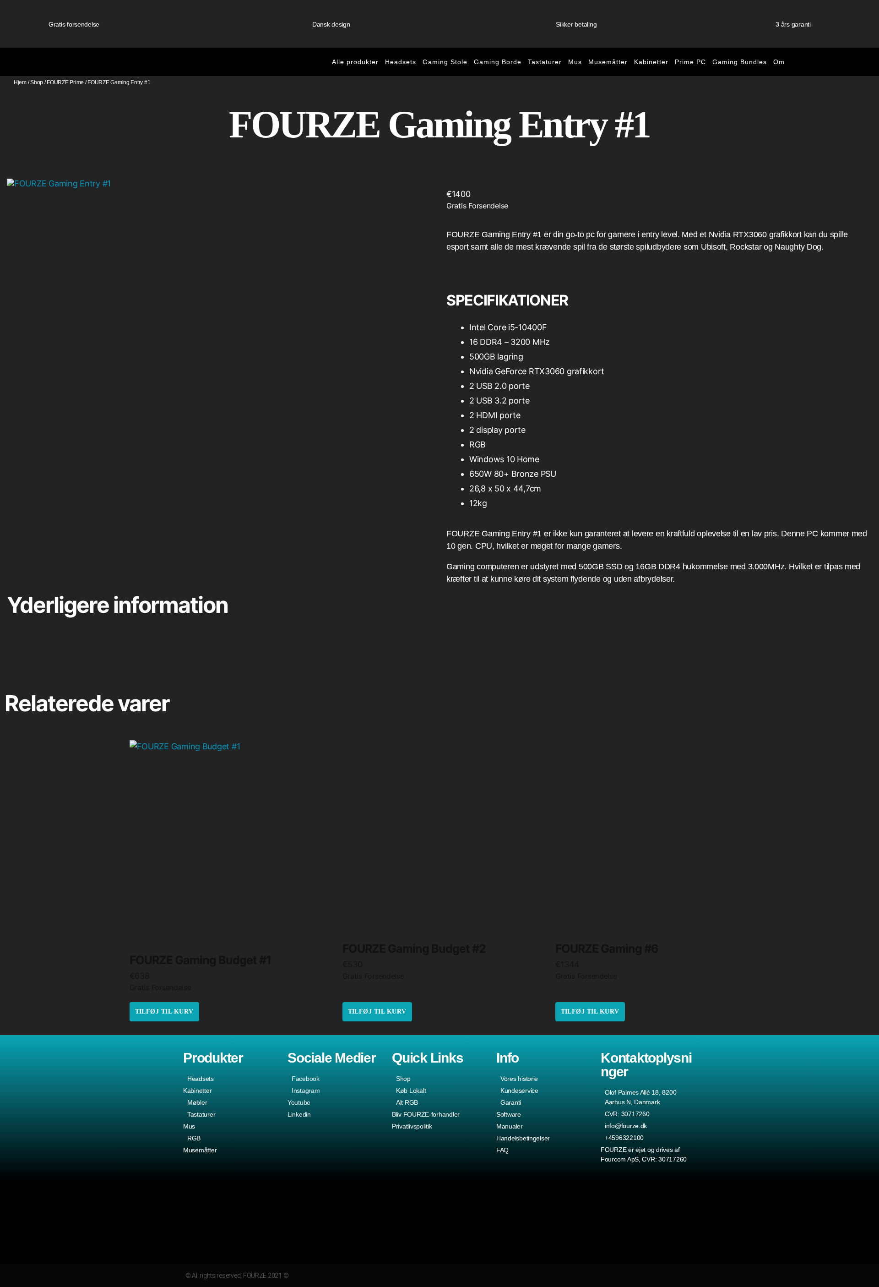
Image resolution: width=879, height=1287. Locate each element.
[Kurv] (823, 62)
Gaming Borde (497, 61)
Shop (36, 82)
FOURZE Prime (65, 82)
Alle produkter (355, 61)
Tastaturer (545, 61)
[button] (860, 62)
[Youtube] (672, 1275)
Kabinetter (651, 61)
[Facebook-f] (654, 1275)
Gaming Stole (445, 61)
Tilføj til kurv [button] (164, 1011)
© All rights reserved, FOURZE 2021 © (236, 1275)
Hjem (20, 82)
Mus (575, 61)
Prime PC (690, 61)
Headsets (400, 61)
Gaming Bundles (739, 61)
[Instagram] (636, 1275)
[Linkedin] (689, 1275)
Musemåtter (608, 61)
